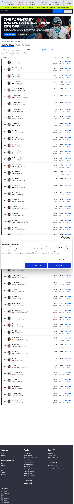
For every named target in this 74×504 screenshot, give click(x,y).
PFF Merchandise (53, 457)
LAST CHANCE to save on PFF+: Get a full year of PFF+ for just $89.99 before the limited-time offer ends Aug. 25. (36, 7)
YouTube (6, 496)
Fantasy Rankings (29, 471)
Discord (6, 500)
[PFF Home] (6, 11)
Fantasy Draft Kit (29, 469)
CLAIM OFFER (57, 11)
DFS (2, 470)
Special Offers (52, 455)
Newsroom (4, 455)
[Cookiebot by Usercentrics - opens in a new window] (63, 237)
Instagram (6, 493)
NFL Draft (3, 474)
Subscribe (50, 453)
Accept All (59, 265)
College (3, 472)
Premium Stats (28, 462)
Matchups (27, 466)
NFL (3, 1)
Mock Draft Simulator (30, 475)
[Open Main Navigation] (2, 11)
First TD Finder (28, 455)
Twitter (5, 491)
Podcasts (6, 502)
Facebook (6, 498)
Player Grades (28, 460)
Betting (3, 465)
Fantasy (3, 468)
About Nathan (22, 34)
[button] (10, 34)
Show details (63, 260)
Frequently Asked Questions (56, 468)
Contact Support (52, 465)
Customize (35, 265)
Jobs (2, 453)
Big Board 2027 (28, 473)
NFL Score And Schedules (31, 457)
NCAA (3, 3)
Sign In (68, 11)
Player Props (27, 453)
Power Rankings (28, 464)
